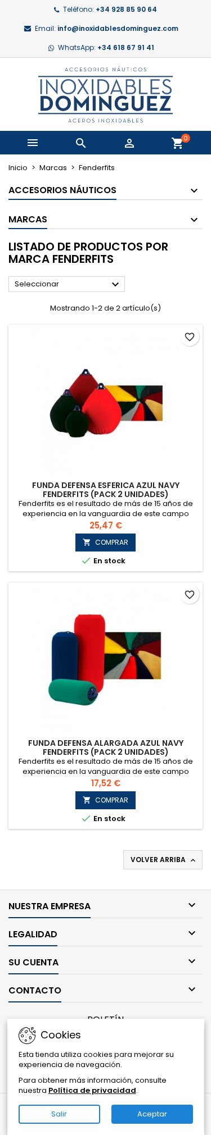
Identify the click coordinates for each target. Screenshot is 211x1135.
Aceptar (152, 1114)
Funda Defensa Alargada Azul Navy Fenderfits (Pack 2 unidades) (105, 747)
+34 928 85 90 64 (126, 9)
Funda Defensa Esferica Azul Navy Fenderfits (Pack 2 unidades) (105, 490)
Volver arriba (164, 860)
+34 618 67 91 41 (125, 47)
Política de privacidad (92, 1090)
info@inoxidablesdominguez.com (117, 28)
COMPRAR (105, 542)
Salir (59, 1114)
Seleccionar (68, 284)
